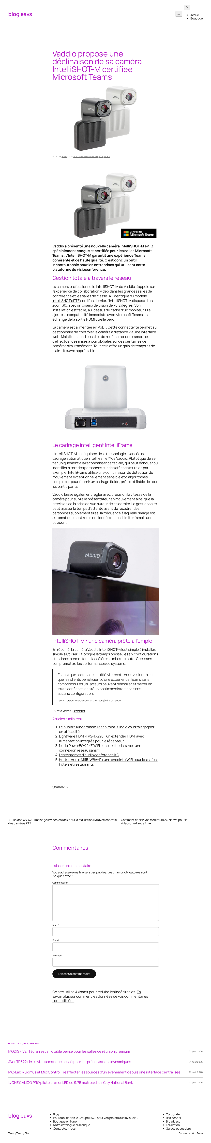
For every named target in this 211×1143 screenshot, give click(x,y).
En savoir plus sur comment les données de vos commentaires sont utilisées (100, 996)
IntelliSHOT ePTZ (66, 300)
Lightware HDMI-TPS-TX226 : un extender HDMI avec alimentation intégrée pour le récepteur (101, 738)
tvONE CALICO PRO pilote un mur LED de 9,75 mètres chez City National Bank (70, 1083)
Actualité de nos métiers (85, 156)
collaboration (88, 291)
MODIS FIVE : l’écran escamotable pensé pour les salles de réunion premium (69, 1051)
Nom (55, 925)
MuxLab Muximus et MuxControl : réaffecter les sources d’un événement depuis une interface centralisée (94, 1072)
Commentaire (60, 882)
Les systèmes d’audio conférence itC (89, 754)
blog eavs (20, 14)
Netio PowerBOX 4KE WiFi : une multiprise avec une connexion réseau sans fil (100, 748)
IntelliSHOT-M (61, 786)
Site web (56, 955)
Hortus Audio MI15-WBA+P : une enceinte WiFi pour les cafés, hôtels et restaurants (108, 762)
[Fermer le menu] (187, 7)
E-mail (56, 940)
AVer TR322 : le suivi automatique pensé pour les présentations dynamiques (69, 1062)
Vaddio (58, 246)
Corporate (104, 156)
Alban (64, 156)
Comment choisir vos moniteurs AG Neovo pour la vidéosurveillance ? (154, 821)
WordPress (197, 1133)
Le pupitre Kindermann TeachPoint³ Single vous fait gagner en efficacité (106, 729)
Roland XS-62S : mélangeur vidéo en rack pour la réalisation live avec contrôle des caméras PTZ (62, 821)
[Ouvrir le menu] (179, 14)
